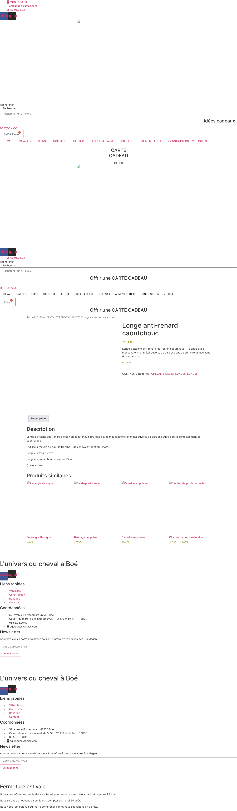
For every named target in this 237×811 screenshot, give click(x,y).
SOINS (34, 294)
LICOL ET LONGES (58, 317)
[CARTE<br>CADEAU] (118, 145)
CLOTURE (65, 294)
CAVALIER (21, 294)
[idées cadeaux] (236, 118)
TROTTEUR (49, 294)
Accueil (31, 317)
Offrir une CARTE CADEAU (118, 278)
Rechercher (7, 104)
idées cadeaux (219, 121)
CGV (73, 658)
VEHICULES (170, 294)
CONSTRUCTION (150, 294)
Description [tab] (38, 418)
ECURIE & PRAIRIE (84, 294)
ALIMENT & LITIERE (125, 294)
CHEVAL (6, 294)
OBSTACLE (104, 294)
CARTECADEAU (118, 152)
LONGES (75, 317)
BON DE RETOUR (89, 658)
